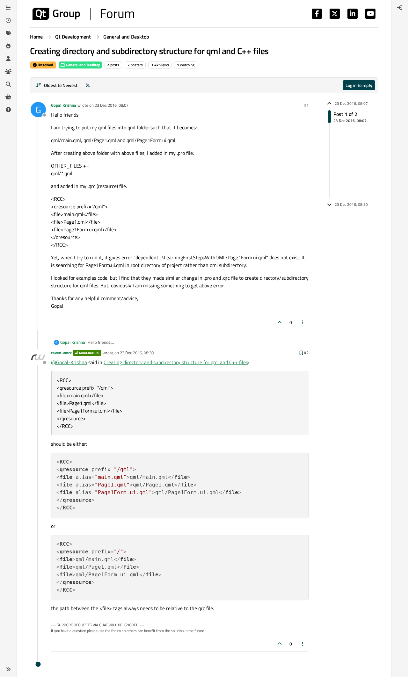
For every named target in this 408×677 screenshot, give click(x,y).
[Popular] (8, 46)
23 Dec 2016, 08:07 (111, 105)
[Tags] (8, 33)
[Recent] (8, 20)
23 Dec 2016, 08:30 (137, 352)
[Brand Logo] (83, 14)
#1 (306, 105)
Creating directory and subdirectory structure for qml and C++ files (176, 362)
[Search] (8, 84)
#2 (306, 352)
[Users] (8, 59)
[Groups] (8, 71)
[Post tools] (303, 322)
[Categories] (8, 8)
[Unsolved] (8, 109)
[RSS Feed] (87, 85)
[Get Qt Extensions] (8, 97)
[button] (8, 669)
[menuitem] (399, 8)
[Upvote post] (279, 322)
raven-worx (61, 352)
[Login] (399, 8)
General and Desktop (82, 65)
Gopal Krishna (63, 105)
